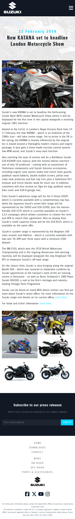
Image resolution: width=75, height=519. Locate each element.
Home (37, 443)
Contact (37, 452)
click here (61, 297)
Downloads (37, 447)
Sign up (67, 422)
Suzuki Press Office (45, 504)
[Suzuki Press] (12, 7)
